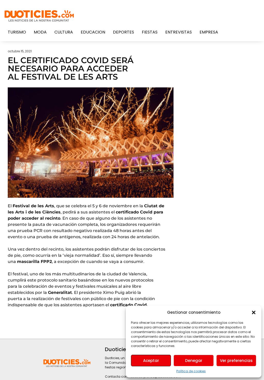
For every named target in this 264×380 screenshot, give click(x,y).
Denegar (193, 360)
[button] (253, 312)
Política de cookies (191, 371)
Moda (40, 32)
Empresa (209, 32)
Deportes (123, 32)
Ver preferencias (236, 360)
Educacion (93, 32)
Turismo (17, 32)
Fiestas (150, 32)
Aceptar (151, 360)
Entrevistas (178, 32)
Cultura (63, 32)
